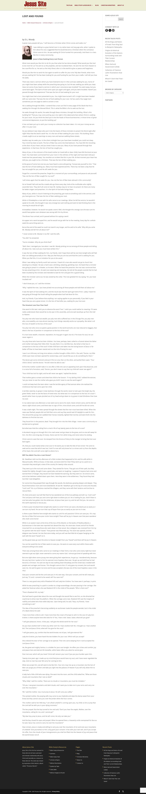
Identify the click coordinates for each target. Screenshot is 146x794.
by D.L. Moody (28, 39)
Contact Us (80, 763)
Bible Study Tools (55, 757)
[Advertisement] (59, 31)
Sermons (52, 753)
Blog (97, 5)
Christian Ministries (108, 5)
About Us (120, 5)
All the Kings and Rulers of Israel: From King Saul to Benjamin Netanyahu (114, 44)
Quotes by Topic (54, 766)
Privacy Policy (56, 791)
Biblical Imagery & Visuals (57, 773)
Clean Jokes (53, 769)
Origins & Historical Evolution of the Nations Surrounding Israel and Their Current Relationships (113, 55)
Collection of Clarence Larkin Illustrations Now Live (113, 72)
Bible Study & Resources (83, 5)
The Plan (69, 5)
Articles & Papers (55, 760)
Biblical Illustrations (55, 763)
